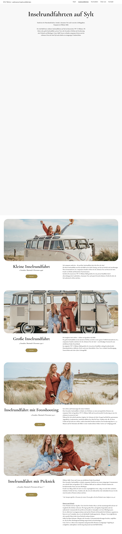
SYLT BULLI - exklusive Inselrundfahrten (17, 2)
